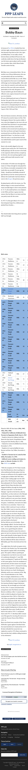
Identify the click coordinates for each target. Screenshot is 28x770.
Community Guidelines (18, 734)
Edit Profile (4, 734)
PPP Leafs (14, 13)
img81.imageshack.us (15, 644)
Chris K (6, 36)
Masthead (17, 737)
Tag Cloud (3, 737)
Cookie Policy (17, 765)
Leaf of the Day (14, 28)
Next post (3, 661)
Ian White (11, 48)
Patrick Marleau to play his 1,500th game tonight (13, 674)
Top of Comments (19, 718)
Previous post (5, 655)
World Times (16, 729)
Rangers (10, 179)
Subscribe (22, 754)
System (19, 744)
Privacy (6, 765)
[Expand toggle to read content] (25, 692)
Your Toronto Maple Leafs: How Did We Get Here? (14, 656)
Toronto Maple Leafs (10, 291)
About (9, 734)
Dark (12, 744)
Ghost (17, 764)
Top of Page (7, 718)
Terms (11, 765)
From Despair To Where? (7, 662)
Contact (15, 767)
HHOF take (7, 463)
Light (4, 744)
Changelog (10, 737)
